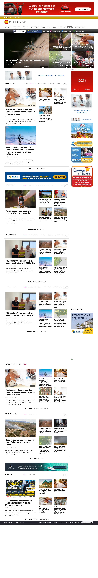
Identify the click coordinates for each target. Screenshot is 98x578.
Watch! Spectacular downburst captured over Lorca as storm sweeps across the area (60, 448)
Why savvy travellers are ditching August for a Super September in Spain (19, 111)
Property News (35, 27)
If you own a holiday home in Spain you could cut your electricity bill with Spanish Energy (60, 399)
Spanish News (8, 27)
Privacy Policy (61, 522)
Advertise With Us (78, 522)
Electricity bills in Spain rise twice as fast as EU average (59, 380)
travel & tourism (41, 83)
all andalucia (32, 287)
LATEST (25, 185)
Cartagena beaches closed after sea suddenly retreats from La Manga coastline (59, 202)
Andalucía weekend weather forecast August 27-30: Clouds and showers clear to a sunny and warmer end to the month (60, 323)
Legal (66, 522)
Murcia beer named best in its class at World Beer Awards (18, 212)
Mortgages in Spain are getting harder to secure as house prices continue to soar (60, 252)
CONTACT (10, 17)
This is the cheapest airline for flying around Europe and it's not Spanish (60, 100)
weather (59, 83)
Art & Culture (61, 27)
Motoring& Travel (26, 27)
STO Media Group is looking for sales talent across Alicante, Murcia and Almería (19, 502)
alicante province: (33, 235)
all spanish (26, 83)
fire (40, 414)
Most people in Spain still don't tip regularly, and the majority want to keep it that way (45, 509)
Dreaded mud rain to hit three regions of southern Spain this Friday (45, 251)
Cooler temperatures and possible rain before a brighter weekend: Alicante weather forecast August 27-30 (60, 270)
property (32, 83)
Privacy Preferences (87, 522)
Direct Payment (42, 522)
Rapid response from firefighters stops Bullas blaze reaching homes (60, 219)
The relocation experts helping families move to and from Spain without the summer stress (45, 399)
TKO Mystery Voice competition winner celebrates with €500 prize (45, 219)
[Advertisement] (82, 370)
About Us (71, 522)
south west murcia (51, 185)
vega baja (42, 235)
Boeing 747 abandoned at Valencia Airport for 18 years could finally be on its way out (45, 100)
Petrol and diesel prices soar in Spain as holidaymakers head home (45, 491)
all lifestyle (32, 474)
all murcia (31, 185)
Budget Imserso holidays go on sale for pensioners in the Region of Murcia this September (45, 118)
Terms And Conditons (52, 522)
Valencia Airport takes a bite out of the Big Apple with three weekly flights (20, 149)
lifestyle (43, 27)
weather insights (33, 414)
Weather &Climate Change (18, 27)
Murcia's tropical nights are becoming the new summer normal (60, 430)
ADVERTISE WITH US (17, 17)
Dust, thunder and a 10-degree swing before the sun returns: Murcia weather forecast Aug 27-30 (45, 449)
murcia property (40, 185)
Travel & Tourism (51, 27)
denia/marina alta (51, 235)
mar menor (60, 185)
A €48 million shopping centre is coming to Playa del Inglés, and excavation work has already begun (60, 510)
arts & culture (51, 83)
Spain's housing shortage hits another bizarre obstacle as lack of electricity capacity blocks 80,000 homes (45, 270)
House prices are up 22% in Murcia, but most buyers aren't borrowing (45, 202)
